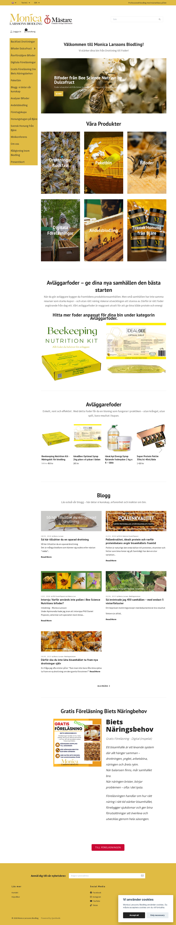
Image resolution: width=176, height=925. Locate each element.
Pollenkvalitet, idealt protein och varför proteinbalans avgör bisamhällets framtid (131, 541)
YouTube (96, 901)
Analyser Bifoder (20, 98)
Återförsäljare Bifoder (23, 55)
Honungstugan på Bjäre (24, 119)
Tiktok (95, 905)
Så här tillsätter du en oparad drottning (65, 539)
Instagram (96, 897)
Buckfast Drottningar (23, 41)
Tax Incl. (24, 2)
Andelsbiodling (19, 105)
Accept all (134, 915)
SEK (36, 2)
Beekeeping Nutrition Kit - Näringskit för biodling (55, 458)
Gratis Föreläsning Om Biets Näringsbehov (23, 71)
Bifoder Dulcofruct (21, 48)
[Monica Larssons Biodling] (26, 19)
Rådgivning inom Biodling (20, 153)
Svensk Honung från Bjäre (22, 128)
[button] (101, 111)
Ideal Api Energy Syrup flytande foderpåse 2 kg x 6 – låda (118, 459)
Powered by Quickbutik (50, 918)
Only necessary (157, 915)
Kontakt (15, 892)
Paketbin (16, 80)
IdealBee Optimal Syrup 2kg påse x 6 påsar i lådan (86, 458)
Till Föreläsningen (108, 847)
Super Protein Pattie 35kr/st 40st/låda (148, 458)
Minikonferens (19, 137)
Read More (46, 556)
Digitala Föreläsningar (23, 62)
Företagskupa (19, 112)
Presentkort (18, 162)
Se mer (59, 94)
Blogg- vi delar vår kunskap (21, 89)
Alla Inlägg (102, 686)
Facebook (97, 892)
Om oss (15, 143)
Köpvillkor (16, 897)
